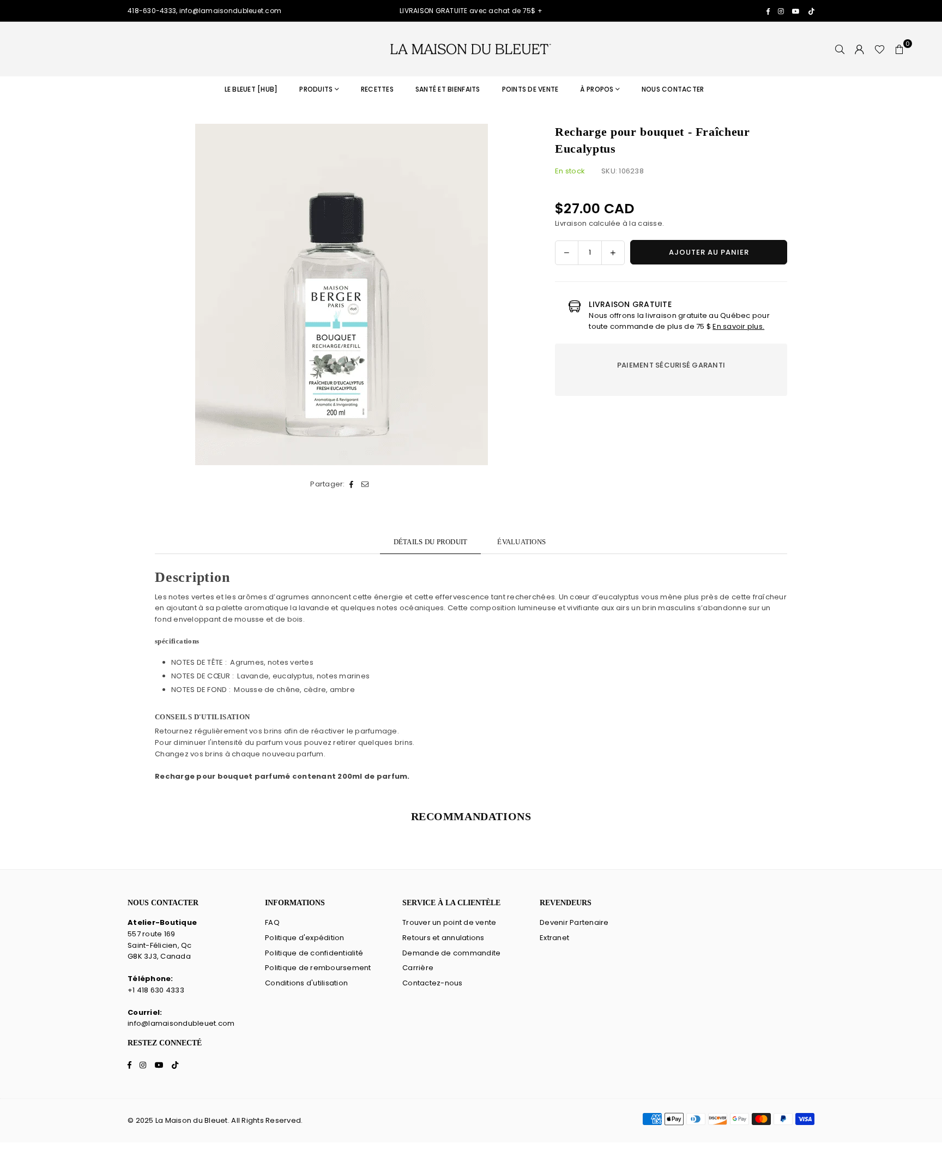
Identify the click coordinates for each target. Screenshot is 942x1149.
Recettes (377, 89)
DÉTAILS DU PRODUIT (431, 542)
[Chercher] (840, 49)
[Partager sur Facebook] (352, 484)
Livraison (571, 223)
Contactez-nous (432, 983)
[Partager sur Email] (365, 484)
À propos (596, 89)
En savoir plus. (738, 326)
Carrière (417, 967)
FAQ (272, 922)
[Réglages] (859, 49)
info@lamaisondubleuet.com (181, 1023)
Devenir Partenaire (574, 922)
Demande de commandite (451, 953)
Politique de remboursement (318, 967)
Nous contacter (673, 89)
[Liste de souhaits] (879, 49)
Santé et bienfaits (447, 89)
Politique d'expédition (305, 938)
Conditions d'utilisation (306, 983)
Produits (316, 89)
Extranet (554, 938)
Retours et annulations (443, 938)
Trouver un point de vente (449, 922)
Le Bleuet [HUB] (251, 89)
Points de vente (530, 89)
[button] (899, 49)
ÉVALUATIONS (521, 542)
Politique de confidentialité (314, 953)
